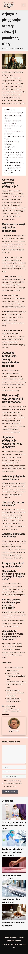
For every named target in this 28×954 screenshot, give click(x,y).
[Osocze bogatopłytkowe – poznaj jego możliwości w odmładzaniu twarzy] (14, 812)
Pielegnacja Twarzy (10, 706)
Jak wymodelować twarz (12, 709)
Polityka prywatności (10, 937)
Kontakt (21, 937)
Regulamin (10, 940)
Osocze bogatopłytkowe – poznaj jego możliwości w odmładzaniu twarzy (14, 826)
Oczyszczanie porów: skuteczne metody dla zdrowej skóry (16, 676)
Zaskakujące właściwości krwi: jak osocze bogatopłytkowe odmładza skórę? (13, 852)
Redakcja (18, 940)
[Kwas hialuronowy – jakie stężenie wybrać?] (14, 889)
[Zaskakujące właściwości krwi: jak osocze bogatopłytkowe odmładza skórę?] (14, 839)
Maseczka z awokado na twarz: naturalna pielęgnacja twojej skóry (16, 684)
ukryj (13, 109)
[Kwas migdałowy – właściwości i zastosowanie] (14, 912)
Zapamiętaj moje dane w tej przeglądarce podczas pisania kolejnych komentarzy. (13, 783)
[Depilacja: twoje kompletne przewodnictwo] (14, 865)
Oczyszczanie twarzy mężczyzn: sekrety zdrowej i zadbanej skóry (15, 693)
